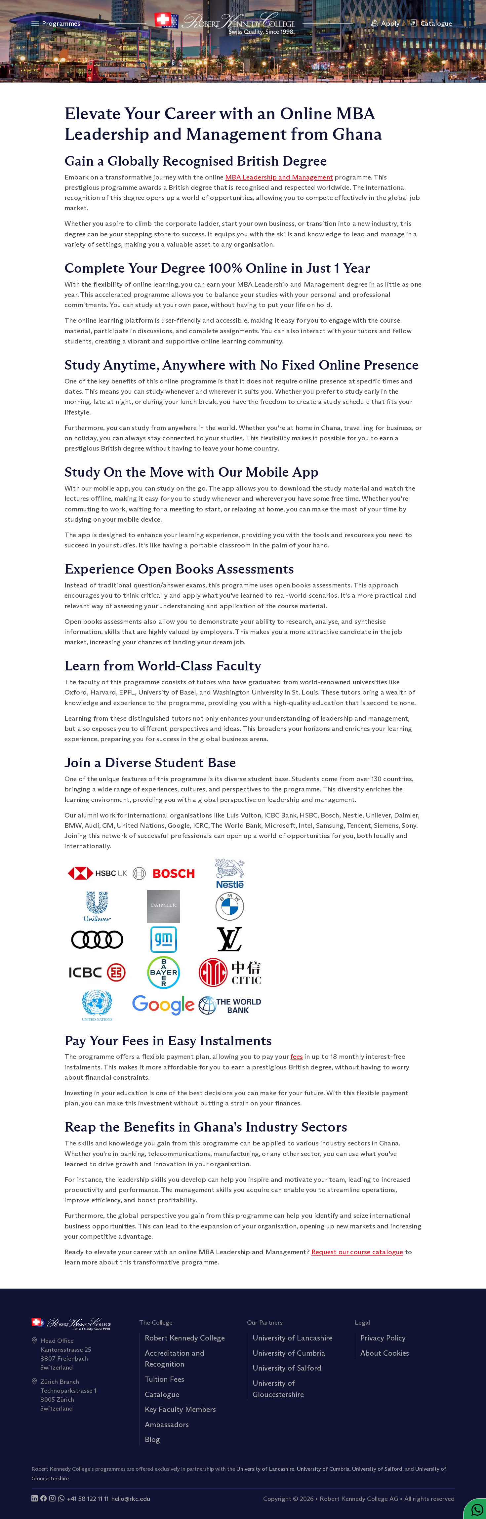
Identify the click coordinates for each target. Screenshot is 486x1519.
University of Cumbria (289, 1353)
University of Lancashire (293, 1337)
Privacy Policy (383, 1337)
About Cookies (384, 1353)
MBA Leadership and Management (279, 177)
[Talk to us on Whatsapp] (61, 1498)
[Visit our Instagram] (52, 1498)
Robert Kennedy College (185, 1337)
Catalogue (162, 1394)
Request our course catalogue (357, 1252)
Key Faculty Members (180, 1409)
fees (296, 1056)
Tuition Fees (164, 1379)
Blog (152, 1439)
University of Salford (287, 1368)
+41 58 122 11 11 (88, 1498)
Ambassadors (167, 1424)
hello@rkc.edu (130, 1498)
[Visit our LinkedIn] (34, 1498)
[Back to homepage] (224, 23)
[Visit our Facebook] (43, 1498)
